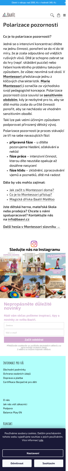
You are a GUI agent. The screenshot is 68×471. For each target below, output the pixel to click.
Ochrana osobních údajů (17, 373)
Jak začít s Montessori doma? (31, 190)
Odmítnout (17, 463)
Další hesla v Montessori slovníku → (31, 226)
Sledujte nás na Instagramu (34, 249)
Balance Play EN (12, 412)
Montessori (12, 76)
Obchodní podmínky (14, 369)
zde (41, 440)
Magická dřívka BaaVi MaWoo (32, 199)
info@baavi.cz (18, 219)
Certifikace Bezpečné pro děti (20, 381)
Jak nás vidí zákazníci (15, 404)
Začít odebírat (34, 339)
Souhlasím (49, 463)
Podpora (8, 408)
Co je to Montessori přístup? (30, 194)
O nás (6, 399)
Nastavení (33, 453)
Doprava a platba (13, 377)
